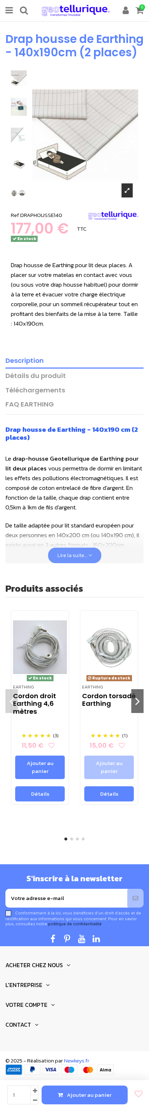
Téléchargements (35, 390)
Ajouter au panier (89, 1095)
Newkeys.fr (76, 1060)
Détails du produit (35, 376)
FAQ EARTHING (29, 404)
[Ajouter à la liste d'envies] (136, 1094)
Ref (15, 215)
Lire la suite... (73, 555)
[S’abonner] (135, 898)
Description (24, 361)
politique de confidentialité (75, 924)
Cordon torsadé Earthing (109, 699)
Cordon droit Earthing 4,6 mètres (34, 703)
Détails (40, 794)
